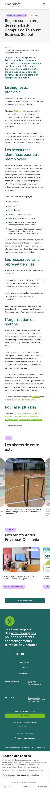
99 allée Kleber (33, 683)
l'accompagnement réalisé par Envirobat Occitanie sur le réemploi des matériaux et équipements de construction (23, 416)
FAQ (23, 668)
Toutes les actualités (25, 600)
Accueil (7, 48)
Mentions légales (28, 748)
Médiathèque (24, 662)
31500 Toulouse (33, 701)
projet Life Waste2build (25, 400)
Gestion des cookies (12, 748)
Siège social (32, 681)
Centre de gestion (34, 698)
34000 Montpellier (34, 684)
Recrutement (24, 673)
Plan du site (41, 748)
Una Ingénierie (19, 111)
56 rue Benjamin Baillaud (36, 699)
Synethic (36, 397)
